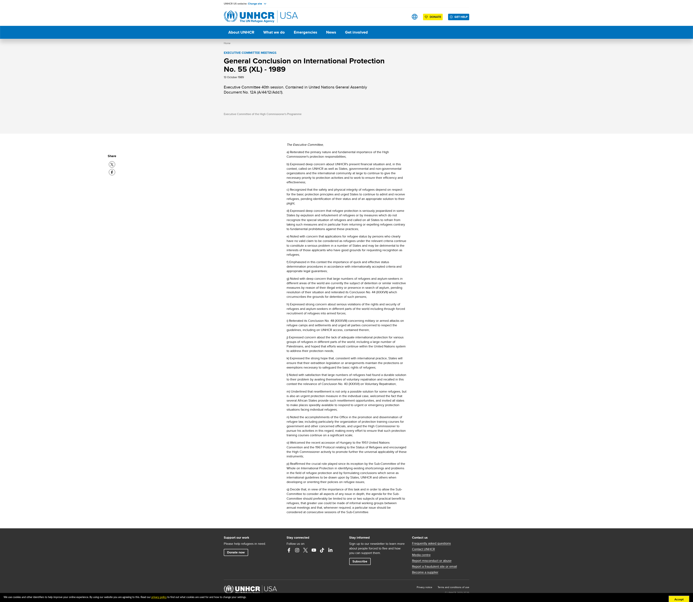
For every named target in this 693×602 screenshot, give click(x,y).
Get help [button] (461, 17)
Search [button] (403, 17)
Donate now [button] (236, 552)
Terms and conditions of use (453, 587)
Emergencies (305, 32)
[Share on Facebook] (112, 172)
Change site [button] (255, 3)
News (331, 32)
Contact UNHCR (423, 549)
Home (227, 43)
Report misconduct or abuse (432, 561)
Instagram (297, 550)
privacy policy (159, 597)
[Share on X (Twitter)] (112, 164)
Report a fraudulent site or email (434, 566)
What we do (274, 32)
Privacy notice (424, 587)
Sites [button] (415, 17)
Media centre (421, 555)
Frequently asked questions (431, 543)
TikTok (322, 550)
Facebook (289, 550)
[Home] (249, 16)
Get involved (356, 32)
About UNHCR (241, 32)
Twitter (305, 550)
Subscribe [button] (359, 561)
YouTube (313, 550)
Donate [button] (435, 17)
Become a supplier (425, 572)
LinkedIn (330, 550)
